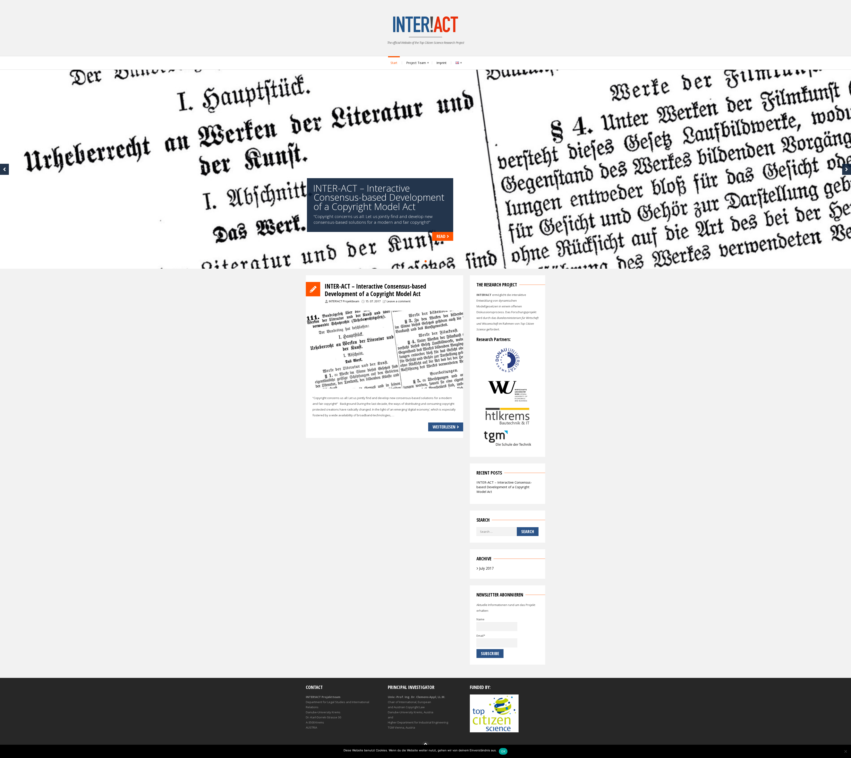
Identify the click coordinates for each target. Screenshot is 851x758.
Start (393, 63)
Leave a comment (398, 301)
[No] (845, 751)
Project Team (416, 63)
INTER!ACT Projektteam (344, 301)
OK (503, 751)
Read (441, 236)
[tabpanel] (425, 169)
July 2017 (486, 568)
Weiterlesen (444, 427)
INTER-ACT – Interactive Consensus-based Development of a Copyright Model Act (375, 290)
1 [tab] (426, 261)
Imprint (441, 63)
